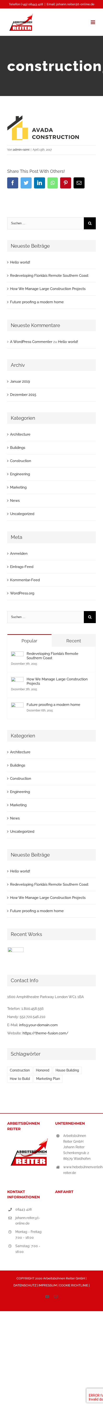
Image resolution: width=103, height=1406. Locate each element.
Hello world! (20, 262)
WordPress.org (22, 593)
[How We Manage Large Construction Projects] (17, 681)
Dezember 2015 (23, 395)
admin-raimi (21, 149)
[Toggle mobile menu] (93, 22)
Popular (29, 640)
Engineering (20, 474)
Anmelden (19, 553)
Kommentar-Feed (25, 580)
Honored (42, 1070)
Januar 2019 (20, 381)
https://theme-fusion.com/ (46, 1033)
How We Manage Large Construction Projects (48, 289)
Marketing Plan (48, 1079)
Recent (73, 640)
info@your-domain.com (38, 1025)
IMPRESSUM (48, 1285)
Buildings (17, 447)
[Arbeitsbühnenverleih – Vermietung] (15, 955)
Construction (20, 461)
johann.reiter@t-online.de (27, 1220)
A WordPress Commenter (31, 342)
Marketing (18, 487)
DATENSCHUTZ (25, 1285)
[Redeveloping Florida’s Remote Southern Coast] (17, 655)
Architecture (20, 434)
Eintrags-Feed (21, 567)
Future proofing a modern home (37, 302)
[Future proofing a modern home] (17, 706)
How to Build (20, 1079)
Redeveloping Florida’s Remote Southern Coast (49, 275)
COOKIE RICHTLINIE (74, 1285)
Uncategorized (22, 514)
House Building (67, 1070)
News (15, 500)
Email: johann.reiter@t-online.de (70, 4)
